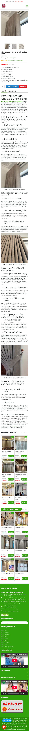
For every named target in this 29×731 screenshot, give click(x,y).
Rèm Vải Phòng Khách (7, 573)
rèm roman (24, 720)
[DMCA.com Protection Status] (5, 614)
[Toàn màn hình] (26, 666)
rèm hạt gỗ (9, 728)
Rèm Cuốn (5, 640)
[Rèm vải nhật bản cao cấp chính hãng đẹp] (21, 46)
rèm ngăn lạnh (23, 726)
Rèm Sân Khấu (6, 642)
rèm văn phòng (17, 720)
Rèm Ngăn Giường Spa (8, 646)
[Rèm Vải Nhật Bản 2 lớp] (21, 467)
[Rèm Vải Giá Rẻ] (21, 566)
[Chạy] (3, 666)
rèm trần (18, 724)
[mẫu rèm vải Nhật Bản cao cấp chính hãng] (14, 46)
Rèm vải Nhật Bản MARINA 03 (19, 452)
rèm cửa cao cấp (12, 723)
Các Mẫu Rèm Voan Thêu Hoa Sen (6, 528)
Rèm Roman (5, 638)
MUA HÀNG (10, 456)
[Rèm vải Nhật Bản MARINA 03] (21, 444)
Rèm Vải (4, 630)
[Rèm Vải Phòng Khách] (7, 566)
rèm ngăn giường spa (13, 726)
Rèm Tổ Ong (5, 632)
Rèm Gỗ (4, 636)
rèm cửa (15, 426)
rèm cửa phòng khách (16, 721)
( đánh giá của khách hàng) (14, 60)
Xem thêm (24, 432)
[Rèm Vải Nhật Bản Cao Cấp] (8, 444)
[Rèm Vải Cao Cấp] (21, 520)
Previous (3, 470)
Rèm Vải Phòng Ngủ (20, 550)
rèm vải (9, 142)
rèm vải (22, 718)
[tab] (4, 91)
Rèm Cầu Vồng (6, 634)
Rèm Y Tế (4, 644)
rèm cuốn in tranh (10, 724)
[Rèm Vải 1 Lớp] (7, 543)
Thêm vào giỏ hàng (12, 86)
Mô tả (4, 91)
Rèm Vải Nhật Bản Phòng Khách (6, 498)
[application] (14, 660)
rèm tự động (24, 724)
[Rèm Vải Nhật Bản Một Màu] (21, 491)
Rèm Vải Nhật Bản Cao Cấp (6, 452)
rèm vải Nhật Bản (11, 729)
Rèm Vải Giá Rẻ (19, 573)
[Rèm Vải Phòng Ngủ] (21, 543)
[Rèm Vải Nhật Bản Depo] (8, 467)
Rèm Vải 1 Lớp (5, 550)
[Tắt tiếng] (23, 666)
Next (26, 470)
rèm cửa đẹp (21, 723)
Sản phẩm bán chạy (11, 509)
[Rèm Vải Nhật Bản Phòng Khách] (8, 491)
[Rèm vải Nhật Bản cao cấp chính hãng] (7, 46)
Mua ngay (23, 86)
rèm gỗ (18, 718)
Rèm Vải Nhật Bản (11, 58)
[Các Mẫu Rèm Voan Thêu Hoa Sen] (7, 520)
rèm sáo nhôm (16, 728)
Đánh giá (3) (12, 91)
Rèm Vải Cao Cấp (20, 527)
